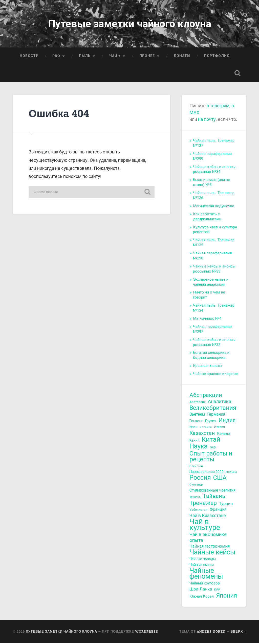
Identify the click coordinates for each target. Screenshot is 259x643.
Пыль (85, 56)
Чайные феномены (206, 573)
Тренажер (203, 503)
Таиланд (195, 497)
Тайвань (214, 496)
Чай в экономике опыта (208, 537)
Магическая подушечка (213, 206)
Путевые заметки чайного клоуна (129, 24)
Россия (200, 478)
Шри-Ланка (200, 589)
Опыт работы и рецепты (210, 456)
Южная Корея (201, 596)
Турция (226, 503)
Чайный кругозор (204, 583)
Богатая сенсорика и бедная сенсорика (211, 355)
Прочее (147, 56)
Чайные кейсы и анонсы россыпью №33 (214, 269)
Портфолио (217, 56)
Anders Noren (211, 631)
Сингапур (196, 484)
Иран (193, 427)
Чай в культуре (204, 524)
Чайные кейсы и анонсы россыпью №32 (214, 342)
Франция (218, 509)
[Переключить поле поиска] (237, 73)
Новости (29, 56)
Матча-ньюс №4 (207, 318)
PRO (56, 56)
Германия (216, 414)
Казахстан (202, 433)
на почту (206, 119)
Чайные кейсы (212, 552)
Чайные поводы (202, 559)
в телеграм (218, 105)
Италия (219, 427)
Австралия (197, 402)
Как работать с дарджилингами (207, 216)
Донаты (182, 56)
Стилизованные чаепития (212, 490)
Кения (194, 440)
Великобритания (212, 408)
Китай (211, 439)
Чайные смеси (201, 565)
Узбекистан (198, 510)
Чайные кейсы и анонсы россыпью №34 (214, 169)
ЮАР (217, 589)
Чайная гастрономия (209, 546)
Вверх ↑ (238, 631)
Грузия (210, 421)
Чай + (115, 56)
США (220, 478)
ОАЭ (213, 447)
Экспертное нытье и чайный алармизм (210, 282)
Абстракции (205, 395)
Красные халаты (207, 365)
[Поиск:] (92, 192)
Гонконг (196, 421)
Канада (223, 433)
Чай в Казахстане (207, 515)
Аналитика (219, 401)
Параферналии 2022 (206, 472)
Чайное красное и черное (215, 373)
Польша (231, 472)
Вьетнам (197, 414)
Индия (227, 420)
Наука (198, 446)
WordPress (146, 631)
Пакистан (196, 466)
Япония (226, 596)
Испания (206, 427)
